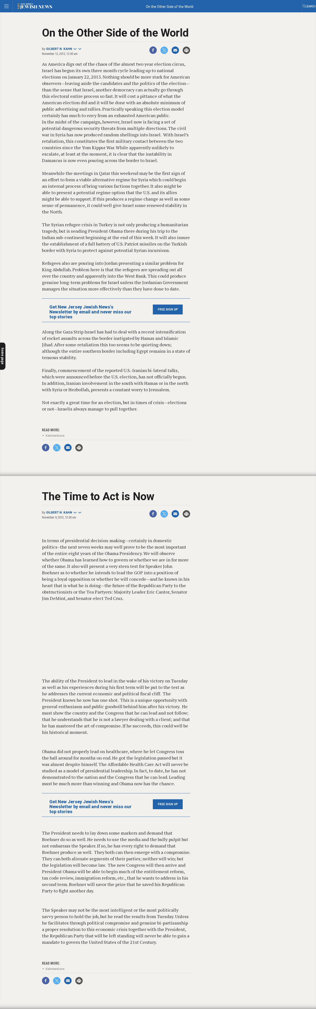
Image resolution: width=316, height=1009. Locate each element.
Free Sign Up (168, 309)
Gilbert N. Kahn (59, 49)
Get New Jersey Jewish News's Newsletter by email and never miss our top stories (90, 312)
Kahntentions (55, 435)
